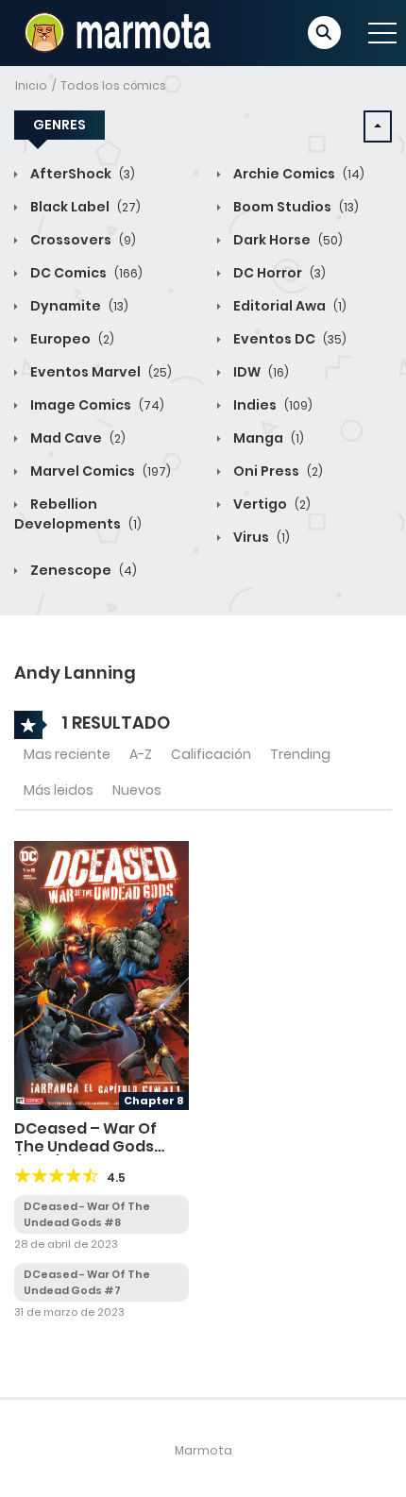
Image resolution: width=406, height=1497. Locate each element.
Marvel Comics (99, 471)
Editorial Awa (288, 305)
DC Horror (278, 272)
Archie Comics (297, 173)
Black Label (84, 206)
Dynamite (77, 305)
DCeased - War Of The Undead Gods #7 (87, 1282)
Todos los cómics (113, 85)
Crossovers (81, 239)
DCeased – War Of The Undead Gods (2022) (85, 1146)
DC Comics (85, 272)
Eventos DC (288, 338)
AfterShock (81, 173)
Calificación (211, 754)
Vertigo (270, 504)
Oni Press (276, 471)
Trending (300, 754)
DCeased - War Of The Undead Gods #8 (87, 1214)
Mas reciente (67, 754)
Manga (267, 438)
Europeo (70, 338)
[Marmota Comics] (115, 32)
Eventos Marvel (99, 371)
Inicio (31, 85)
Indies (271, 404)
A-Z (140, 754)
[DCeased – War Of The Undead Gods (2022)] (101, 975)
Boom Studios (294, 206)
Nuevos (136, 790)
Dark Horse (286, 239)
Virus (260, 537)
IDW (259, 371)
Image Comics (95, 404)
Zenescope (82, 570)
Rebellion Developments (78, 514)
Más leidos (58, 790)
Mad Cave (76, 438)
